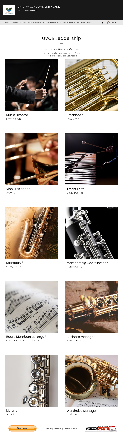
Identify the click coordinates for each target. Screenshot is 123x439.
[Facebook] (102, 22)
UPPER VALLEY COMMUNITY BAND (39, 7)
